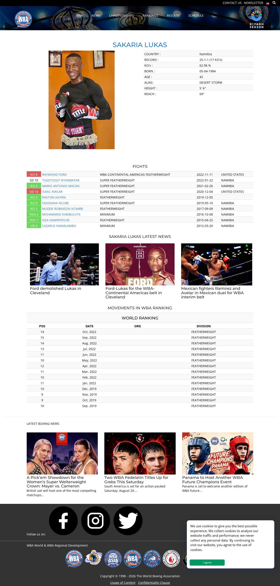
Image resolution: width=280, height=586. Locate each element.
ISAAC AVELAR (52, 191)
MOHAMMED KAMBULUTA (61, 214)
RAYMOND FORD (54, 174)
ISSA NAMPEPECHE (56, 220)
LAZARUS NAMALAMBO (59, 226)
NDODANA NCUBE (55, 203)
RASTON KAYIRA (54, 197)
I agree (207, 562)
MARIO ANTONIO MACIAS (61, 186)
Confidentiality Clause (154, 583)
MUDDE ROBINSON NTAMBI (62, 209)
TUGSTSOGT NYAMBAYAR (60, 180)
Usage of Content (122, 583)
